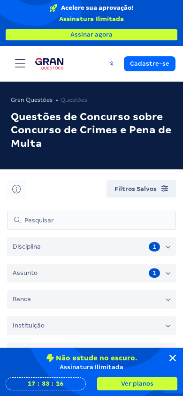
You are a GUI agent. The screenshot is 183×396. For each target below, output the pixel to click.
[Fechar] (172, 358)
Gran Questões (32, 99)
